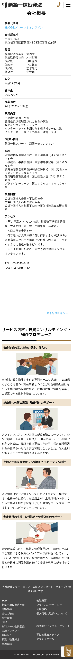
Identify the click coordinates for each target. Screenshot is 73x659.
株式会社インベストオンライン (24, 27)
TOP (4, 600)
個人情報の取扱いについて (51, 613)
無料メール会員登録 (13, 626)
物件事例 (7, 617)
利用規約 (41, 609)
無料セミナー (9, 635)
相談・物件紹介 (11, 639)
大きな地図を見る (57, 313)
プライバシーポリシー (49, 604)
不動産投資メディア (47, 634)
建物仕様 (7, 609)
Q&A (4, 622)
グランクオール (45, 638)
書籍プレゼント (11, 630)
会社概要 (41, 600)
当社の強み (8, 613)
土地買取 (7, 643)
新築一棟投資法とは (13, 604)
